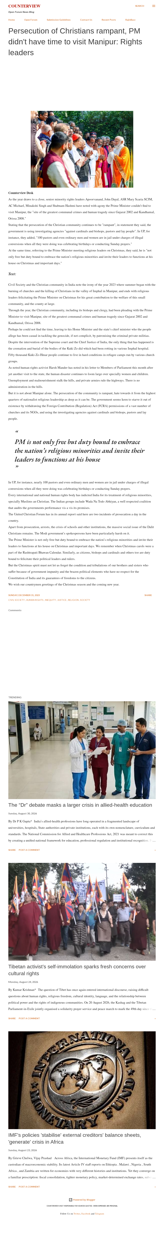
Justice (62, 600)
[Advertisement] (82, 83)
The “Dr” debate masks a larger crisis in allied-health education (80, 805)
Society (85, 600)
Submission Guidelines (59, 19)
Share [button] (148, 595)
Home (11, 19)
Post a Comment (29, 850)
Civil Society (16, 600)
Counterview (24, 6)
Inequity (50, 600)
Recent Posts (109, 19)
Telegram (99, 1213)
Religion (73, 600)
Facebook (85, 1213)
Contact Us (86, 19)
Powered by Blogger (84, 1199)
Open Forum (30, 19)
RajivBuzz (130, 19)
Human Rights (35, 600)
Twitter (77, 1213)
